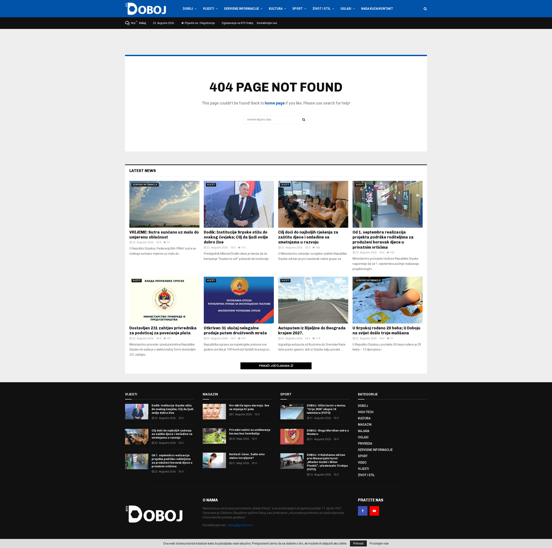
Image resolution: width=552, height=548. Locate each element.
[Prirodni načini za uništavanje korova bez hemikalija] (214, 436)
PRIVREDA (365, 443)
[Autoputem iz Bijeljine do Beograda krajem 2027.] (313, 300)
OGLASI (345, 8)
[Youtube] (374, 511)
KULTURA (275, 8)
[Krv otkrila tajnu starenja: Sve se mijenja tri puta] (214, 411)
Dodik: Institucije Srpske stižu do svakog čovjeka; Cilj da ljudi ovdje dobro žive (236, 237)
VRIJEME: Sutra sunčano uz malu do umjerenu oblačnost (164, 235)
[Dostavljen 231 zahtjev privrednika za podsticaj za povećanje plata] (164, 300)
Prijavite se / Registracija (199, 23)
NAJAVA (363, 431)
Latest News (142, 170)
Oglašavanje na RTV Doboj (237, 23)
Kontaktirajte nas (267, 23)
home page (275, 103)
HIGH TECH (365, 412)
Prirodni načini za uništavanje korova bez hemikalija (249, 431)
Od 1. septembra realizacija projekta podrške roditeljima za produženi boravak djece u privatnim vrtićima (383, 240)
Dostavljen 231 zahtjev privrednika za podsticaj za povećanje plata (163, 330)
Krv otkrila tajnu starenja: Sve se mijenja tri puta (249, 407)
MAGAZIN (365, 424)
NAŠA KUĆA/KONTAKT (377, 8)
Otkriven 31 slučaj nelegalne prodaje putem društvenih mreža (235, 330)
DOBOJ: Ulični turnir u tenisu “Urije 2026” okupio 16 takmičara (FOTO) (326, 409)
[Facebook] (362, 511)
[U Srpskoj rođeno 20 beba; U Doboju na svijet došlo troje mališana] (388, 300)
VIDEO (362, 462)
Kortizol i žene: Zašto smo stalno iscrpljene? (247, 456)
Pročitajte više (379, 543)
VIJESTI (208, 8)
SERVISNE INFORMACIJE (241, 8)
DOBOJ (188, 8)
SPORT (297, 8)
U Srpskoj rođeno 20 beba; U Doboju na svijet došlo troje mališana (386, 330)
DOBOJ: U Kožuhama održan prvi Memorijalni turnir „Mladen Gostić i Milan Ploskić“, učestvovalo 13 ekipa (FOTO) (327, 462)
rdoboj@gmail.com (240, 525)
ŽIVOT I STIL (322, 8)
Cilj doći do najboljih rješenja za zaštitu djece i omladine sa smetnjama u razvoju (308, 237)
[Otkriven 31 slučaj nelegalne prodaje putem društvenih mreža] (239, 300)
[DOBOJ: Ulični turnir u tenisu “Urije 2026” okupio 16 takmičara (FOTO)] (292, 411)
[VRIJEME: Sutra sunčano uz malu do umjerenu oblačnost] (164, 204)
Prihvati (358, 543)
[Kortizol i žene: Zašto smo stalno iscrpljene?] (214, 460)
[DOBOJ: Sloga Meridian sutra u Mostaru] (292, 436)
